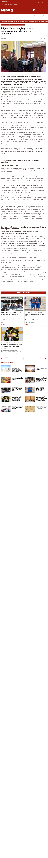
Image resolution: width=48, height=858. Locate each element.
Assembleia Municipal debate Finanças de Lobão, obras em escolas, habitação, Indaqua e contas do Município (41, 398)
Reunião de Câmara (7, 25)
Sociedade (38, 16)
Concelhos (5, 16)
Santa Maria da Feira (18, 25)
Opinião (11, 18)
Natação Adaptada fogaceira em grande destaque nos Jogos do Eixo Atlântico (34, 314)
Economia (30, 16)
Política (22, 16)
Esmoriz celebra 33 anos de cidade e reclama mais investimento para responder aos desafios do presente (41, 379)
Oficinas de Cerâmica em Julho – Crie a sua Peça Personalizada (41, 407)
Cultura (4, 18)
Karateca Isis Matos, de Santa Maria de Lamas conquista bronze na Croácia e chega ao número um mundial (11, 344)
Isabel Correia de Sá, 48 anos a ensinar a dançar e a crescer (17, 378)
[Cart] (38, 3)
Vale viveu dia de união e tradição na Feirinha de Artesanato (17, 407)
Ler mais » (3, 324)
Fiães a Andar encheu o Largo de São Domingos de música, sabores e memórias (11, 314)
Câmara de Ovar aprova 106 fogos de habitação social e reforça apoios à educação (41, 367)
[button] (34, 10)
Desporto (14, 16)
